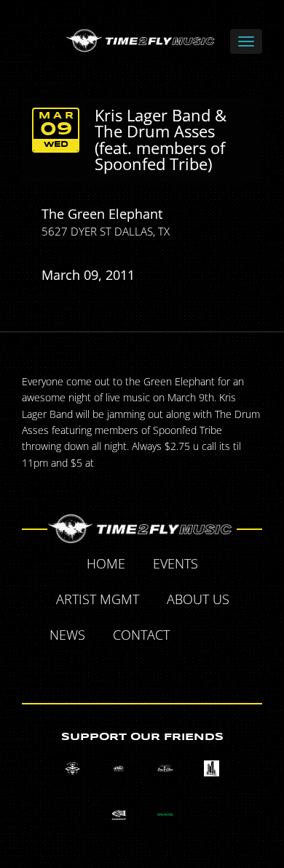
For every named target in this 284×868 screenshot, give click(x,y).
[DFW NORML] (165, 814)
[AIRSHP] (119, 814)
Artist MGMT (97, 599)
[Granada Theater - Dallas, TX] (211, 768)
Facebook (200, 636)
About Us (198, 599)
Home (106, 563)
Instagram (159, 669)
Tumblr (126, 669)
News (67, 634)
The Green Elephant (102, 213)
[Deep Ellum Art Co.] (165, 768)
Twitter (233, 636)
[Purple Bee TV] (72, 768)
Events (175, 563)
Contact (141, 634)
